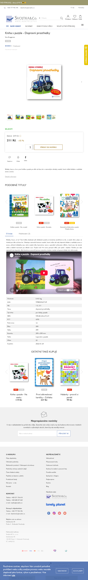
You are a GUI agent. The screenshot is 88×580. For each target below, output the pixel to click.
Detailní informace (10, 176)
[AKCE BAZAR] (69, 205)
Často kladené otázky (12, 472)
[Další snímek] (81, 82)
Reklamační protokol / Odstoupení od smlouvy (20, 465)
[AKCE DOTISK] (44, 205)
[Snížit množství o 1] (33, 148)
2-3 (40, 305)
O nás (72, 7)
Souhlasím (78, 571)
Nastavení (62, 571)
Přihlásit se (64, 433)
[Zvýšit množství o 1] (33, 146)
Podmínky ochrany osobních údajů (16, 469)
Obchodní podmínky (12, 462)
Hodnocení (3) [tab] (24, 233)
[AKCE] (69, 372)
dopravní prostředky (43, 309)
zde (13, 575)
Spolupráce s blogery (52, 476)
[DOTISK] (18, 205)
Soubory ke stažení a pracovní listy (56, 469)
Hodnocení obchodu (52, 465)
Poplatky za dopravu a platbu (15, 476)
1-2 (37, 305)
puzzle (45, 312)
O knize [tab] (9, 233)
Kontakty (81, 7)
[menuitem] (13, 26)
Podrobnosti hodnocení (11, 49)
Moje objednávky (11, 458)
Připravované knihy (52, 462)
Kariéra (48, 483)
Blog (47, 486)
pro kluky (39, 312)
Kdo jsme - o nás (11, 483)
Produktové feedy (11, 479)
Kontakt (8, 486)
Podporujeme (50, 479)
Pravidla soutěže (51, 472)
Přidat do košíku (48, 147)
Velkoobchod (50, 458)
